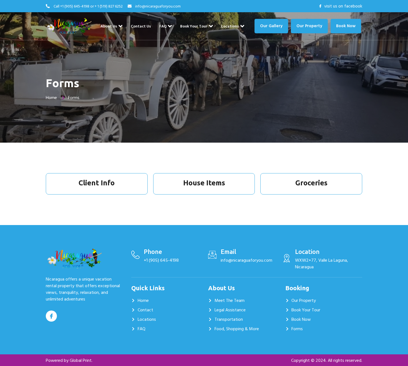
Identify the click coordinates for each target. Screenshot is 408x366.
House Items (204, 183)
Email (228, 251)
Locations (230, 26)
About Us (108, 26)
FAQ (163, 26)
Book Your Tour (194, 26)
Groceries (311, 183)
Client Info (97, 183)
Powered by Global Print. (69, 360)
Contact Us (141, 26)
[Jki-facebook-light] (51, 316)
